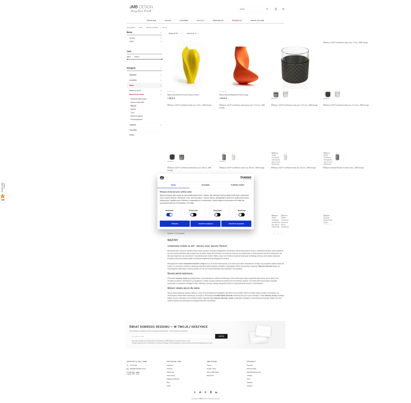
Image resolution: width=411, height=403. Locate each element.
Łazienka (133, 80)
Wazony (133, 106)
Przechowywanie (136, 119)
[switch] (193, 214)
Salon (140, 27)
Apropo (217, 398)
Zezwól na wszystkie (236, 224)
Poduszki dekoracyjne (139, 99)
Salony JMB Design (213, 372)
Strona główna (131, 27)
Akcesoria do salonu (152, 27)
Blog (168, 382)
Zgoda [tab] (173, 185)
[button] (283, 9)
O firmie (209, 365)
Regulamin (170, 365)
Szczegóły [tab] (205, 185)
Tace (132, 112)
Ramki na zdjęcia (137, 116)
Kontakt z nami (211, 369)
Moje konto (210, 375)
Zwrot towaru (171, 375)
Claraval (171, 91)
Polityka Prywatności (173, 379)
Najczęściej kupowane (254, 372)
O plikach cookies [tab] (237, 185)
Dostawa (169, 369)
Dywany (133, 109)
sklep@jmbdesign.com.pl (138, 369)
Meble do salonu (135, 90)
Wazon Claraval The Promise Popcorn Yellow (183, 95)
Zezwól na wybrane (205, 224)
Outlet (131, 135)
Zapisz (221, 336)
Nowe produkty (251, 369)
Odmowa (174, 224)
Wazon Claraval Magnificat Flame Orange (233, 95)
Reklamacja (170, 372)
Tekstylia (133, 130)
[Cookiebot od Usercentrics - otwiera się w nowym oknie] (242, 177)
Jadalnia (132, 125)
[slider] (127, 59)
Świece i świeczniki (137, 102)
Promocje (250, 365)
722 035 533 (133, 365)
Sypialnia (132, 75)
